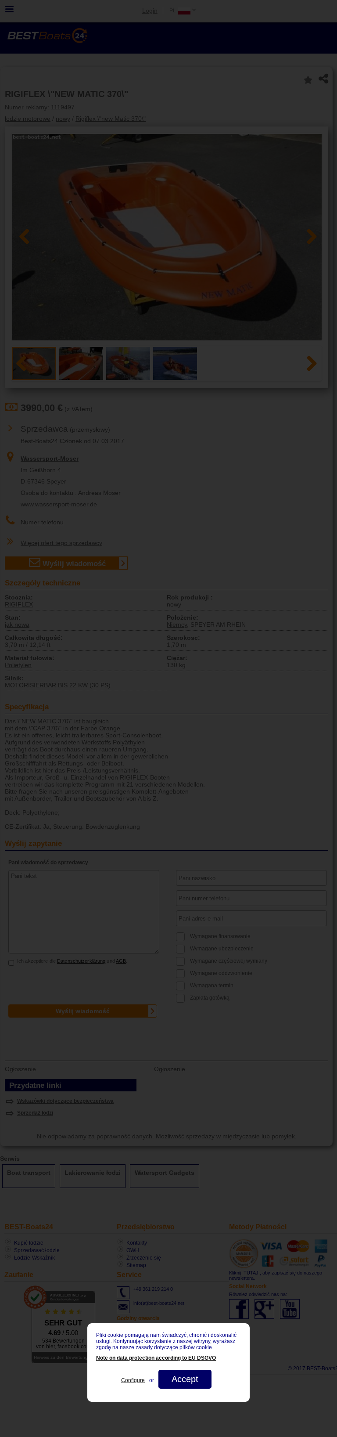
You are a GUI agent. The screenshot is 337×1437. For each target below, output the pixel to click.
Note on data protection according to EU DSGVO (156, 1358)
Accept (185, 1379)
